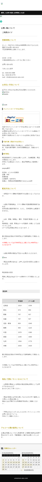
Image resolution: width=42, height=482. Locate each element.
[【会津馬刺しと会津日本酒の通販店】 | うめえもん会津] (20, 6)
